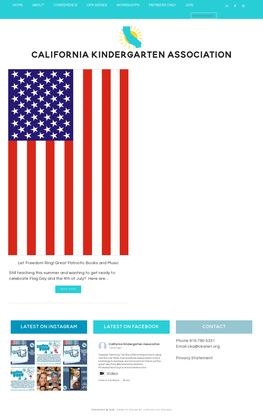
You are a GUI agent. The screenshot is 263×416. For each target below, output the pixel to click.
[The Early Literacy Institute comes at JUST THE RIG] (49, 379)
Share (126, 380)
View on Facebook (108, 380)
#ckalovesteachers (135, 367)
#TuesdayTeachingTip (111, 367)
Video (112, 374)
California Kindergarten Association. (131, 40)
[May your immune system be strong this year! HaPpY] (49, 352)
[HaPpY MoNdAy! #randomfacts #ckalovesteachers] (23, 379)
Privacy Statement (194, 358)
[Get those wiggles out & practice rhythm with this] (23, 352)
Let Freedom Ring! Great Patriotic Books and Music (68, 263)
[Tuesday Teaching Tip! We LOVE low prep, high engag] (75, 379)
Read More (68, 289)
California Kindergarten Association (134, 344)
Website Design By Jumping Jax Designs (144, 410)
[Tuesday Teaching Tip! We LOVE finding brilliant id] (75, 352)
